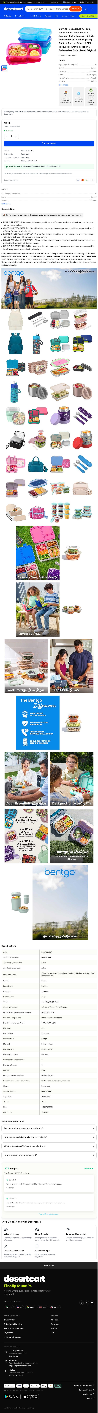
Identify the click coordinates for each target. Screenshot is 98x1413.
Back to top (49, 1265)
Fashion (48, 16)
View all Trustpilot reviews (49, 1214)
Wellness (7, 16)
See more (63, 85)
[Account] (86, 9)
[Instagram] (81, 1303)
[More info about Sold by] (33, 151)
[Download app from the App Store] (30, 1396)
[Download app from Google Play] (12, 1396)
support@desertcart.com (20, 1366)
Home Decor (20, 16)
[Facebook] (92, 1303)
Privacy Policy (86, 1390)
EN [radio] (52, 2)
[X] (87, 1303)
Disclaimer (88, 1394)
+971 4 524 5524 (16, 1375)
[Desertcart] (13, 8)
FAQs (90, 1398)
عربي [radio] (56, 2)
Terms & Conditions (84, 1385)
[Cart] (92, 9)
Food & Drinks (35, 16)
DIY (56, 16)
